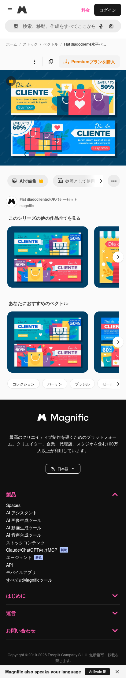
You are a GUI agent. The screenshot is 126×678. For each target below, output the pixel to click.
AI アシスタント (21, 512)
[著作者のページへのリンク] (11, 202)
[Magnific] (63, 418)
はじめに (16, 595)
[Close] (117, 671)
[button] (63, 469)
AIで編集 (24, 182)
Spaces (13, 505)
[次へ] (100, 181)
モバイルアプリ (21, 572)
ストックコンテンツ (25, 542)
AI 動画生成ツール (23, 527)
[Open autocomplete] (13, 26)
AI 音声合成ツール (23, 535)
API (9, 565)
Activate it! (97, 671)
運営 (11, 613)
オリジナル (42, 82)
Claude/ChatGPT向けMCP (36, 550)
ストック (30, 44)
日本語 (63, 468)
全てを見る (69, 218)
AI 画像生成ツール (23, 520)
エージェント (24, 557)
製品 (11, 494)
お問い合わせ (20, 630)
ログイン (107, 10)
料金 (85, 10)
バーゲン (54, 383)
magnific (27, 205)
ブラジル (82, 383)
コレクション (24, 383)
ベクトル (50, 44)
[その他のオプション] (34, 61)
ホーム (11, 44)
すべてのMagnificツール (29, 580)
